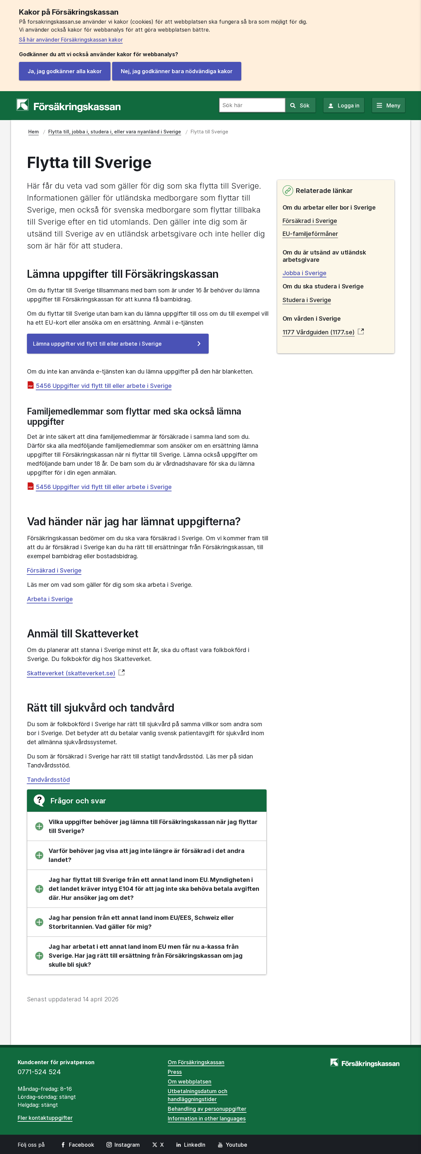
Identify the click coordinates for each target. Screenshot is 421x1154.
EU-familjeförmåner (310, 233)
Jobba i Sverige (304, 272)
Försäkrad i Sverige (54, 570)
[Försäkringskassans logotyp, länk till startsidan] (68, 105)
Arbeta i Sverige (50, 598)
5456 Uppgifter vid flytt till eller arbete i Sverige (104, 385)
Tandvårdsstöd (48, 779)
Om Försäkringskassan (196, 1062)
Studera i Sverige (307, 299)
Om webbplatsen (189, 1081)
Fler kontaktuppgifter (45, 1117)
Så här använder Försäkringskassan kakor (71, 39)
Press (175, 1072)
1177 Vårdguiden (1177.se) (319, 332)
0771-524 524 (39, 1072)
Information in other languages (207, 1118)
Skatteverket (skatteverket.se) (71, 673)
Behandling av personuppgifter (207, 1108)
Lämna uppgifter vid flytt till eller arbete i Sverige (108, 347)
